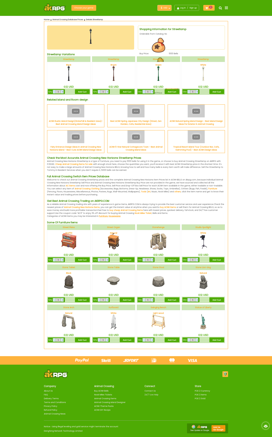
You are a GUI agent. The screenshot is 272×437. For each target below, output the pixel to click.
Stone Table (114, 267)
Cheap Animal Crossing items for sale (74, 164)
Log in (183, 7)
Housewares (115, 216)
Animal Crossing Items (105, 398)
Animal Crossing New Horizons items (82, 207)
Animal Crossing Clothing (87, 188)
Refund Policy (50, 410)
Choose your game (83, 7)
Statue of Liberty (203, 307)
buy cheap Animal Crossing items (126, 210)
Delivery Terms (51, 398)
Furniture (212, 188)
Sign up (193, 7)
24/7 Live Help (151, 394)
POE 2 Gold (200, 398)
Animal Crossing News (54, 413)
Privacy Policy (50, 406)
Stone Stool (158, 267)
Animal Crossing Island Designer (110, 402)
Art (149, 191)
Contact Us (150, 390)
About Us (48, 390)
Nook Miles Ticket (143, 213)
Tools (143, 191)
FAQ (46, 394)
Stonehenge (158, 227)
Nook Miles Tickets (103, 394)
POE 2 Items (201, 394)
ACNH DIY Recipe (102, 410)
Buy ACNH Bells (101, 390)
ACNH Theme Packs (104, 406)
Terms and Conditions (55, 402)
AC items (70, 185)
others (177, 191)
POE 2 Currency (202, 390)
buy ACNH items (168, 207)
